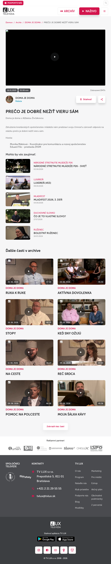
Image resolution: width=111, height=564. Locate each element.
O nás (78, 471)
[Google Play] (46, 539)
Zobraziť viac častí (55, 426)
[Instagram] (38, 550)
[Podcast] (63, 550)
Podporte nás (15, 3)
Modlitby (79, 508)
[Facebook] (47, 550)
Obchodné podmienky (97, 497)
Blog (77, 501)
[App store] (66, 539)
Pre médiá (96, 477)
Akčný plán (96, 489)
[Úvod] (8, 11)
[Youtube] (55, 550)
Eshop (94, 483)
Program (79, 477)
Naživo (91, 11)
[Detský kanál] (72, 550)
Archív (69, 11)
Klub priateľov (82, 489)
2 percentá (96, 505)
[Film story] (25, 477)
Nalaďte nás (81, 483)
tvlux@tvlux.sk (46, 496)
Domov (9, 22)
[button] (86, 99)
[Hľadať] (106, 3)
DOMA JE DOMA (33, 22)
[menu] (104, 11)
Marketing (96, 471)
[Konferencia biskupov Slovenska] (10, 477)
